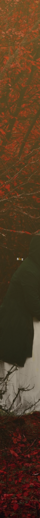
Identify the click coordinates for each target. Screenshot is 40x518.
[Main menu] (37, 2)
